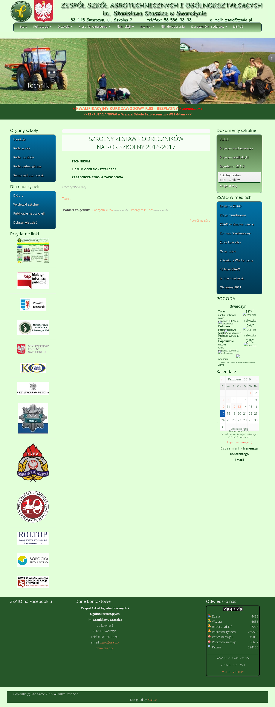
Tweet (66, 198)
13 (239, 406)
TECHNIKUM (81, 161)
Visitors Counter (233, 672)
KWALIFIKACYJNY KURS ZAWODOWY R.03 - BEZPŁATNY (127, 108)
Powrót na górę (200, 220)
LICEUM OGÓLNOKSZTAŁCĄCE (94, 169)
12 (233, 406)
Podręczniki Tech (142, 210)
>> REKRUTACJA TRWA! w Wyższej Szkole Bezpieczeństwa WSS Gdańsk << (138, 114)
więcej (32, 102)
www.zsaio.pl (104, 648)
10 (223, 406)
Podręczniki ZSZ (103, 210)
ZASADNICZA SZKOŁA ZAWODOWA (97, 177)
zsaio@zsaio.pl (109, 642)
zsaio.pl (152, 700)
